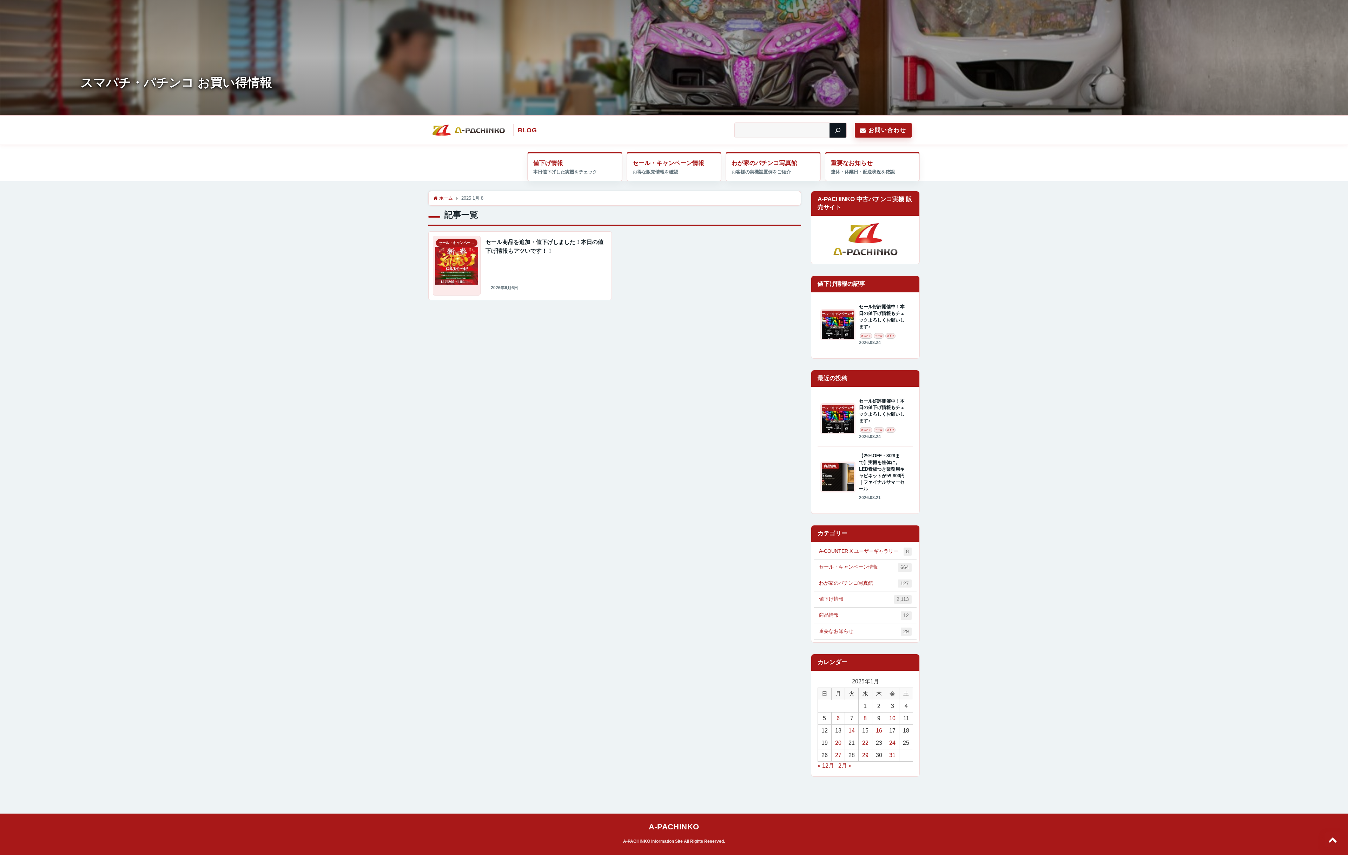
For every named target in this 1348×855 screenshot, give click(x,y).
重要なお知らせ (852, 163)
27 (838, 755)
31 (892, 755)
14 (851, 731)
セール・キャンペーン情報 (668, 163)
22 (865, 743)
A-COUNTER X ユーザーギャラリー (864, 551)
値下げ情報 (548, 163)
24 (892, 743)
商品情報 (864, 615)
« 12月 (826, 766)
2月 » (845, 766)
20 (838, 743)
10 (892, 718)
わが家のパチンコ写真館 (764, 163)
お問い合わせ (887, 130)
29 (865, 755)
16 (879, 731)
